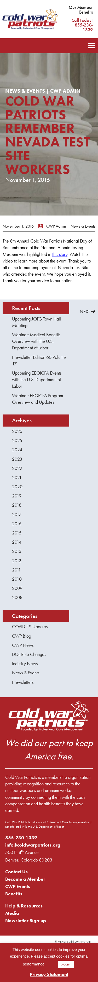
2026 (17, 431)
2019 (16, 496)
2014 (16, 542)
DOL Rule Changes (29, 654)
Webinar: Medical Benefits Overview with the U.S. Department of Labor (36, 341)
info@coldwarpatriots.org (32, 845)
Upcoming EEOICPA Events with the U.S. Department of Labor (36, 379)
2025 (17, 440)
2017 (16, 514)
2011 (16, 570)
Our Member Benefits (81, 9)
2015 (16, 533)
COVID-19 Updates (30, 626)
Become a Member (25, 879)
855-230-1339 (21, 837)
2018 (16, 505)
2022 (17, 468)
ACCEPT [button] (66, 964)
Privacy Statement (49, 974)
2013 (16, 551)
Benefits (13, 894)
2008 (17, 597)
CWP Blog (21, 636)
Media (12, 913)
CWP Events (17, 886)
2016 (16, 524)
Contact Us (16, 872)
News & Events (25, 673)
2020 (17, 487)
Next (85, 311)
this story (59, 254)
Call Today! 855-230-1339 (82, 25)
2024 (17, 450)
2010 (17, 579)
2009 (17, 588)
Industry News (25, 663)
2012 (16, 561)
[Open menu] (91, 44)
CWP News (22, 645)
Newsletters (22, 682)
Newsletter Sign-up (25, 920)
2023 (17, 459)
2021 (17, 477)
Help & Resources (24, 906)
